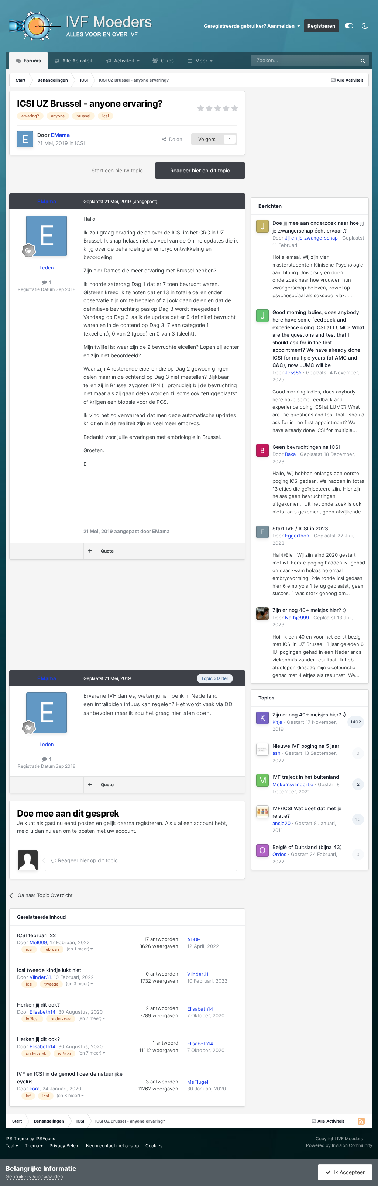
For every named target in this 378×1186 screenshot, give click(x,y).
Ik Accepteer (348, 1172)
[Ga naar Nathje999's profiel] (262, 613)
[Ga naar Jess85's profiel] (262, 315)
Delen (174, 139)
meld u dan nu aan (39, 831)
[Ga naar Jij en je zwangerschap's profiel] (262, 226)
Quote (107, 551)
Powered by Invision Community (339, 1145)
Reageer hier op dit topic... (89, 860)
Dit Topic (338, 60)
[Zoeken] (363, 60)
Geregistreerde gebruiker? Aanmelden (250, 26)
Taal (11, 1145)
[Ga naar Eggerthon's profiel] (262, 532)
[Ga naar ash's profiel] (262, 749)
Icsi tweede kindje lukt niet (49, 970)
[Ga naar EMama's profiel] (25, 139)
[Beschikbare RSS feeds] (361, 1121)
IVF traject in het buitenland (305, 777)
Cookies (153, 1145)
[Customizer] (349, 25)
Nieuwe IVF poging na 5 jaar (305, 746)
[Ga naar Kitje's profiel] (262, 718)
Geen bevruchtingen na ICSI (306, 447)
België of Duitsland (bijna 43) (307, 847)
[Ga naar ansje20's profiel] (262, 811)
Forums (32, 60)
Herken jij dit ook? (38, 1005)
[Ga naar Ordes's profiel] (262, 850)
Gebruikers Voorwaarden (34, 1176)
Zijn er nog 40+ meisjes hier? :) (309, 610)
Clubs (166, 60)
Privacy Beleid (64, 1145)
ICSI (80, 143)
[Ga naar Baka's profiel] (262, 450)
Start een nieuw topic (117, 170)
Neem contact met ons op (112, 1145)
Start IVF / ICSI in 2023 (300, 529)
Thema (32, 1145)
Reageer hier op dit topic (200, 170)
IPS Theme (17, 1138)
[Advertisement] (95, 618)
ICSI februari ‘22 (36, 935)
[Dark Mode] (364, 25)
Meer (201, 60)
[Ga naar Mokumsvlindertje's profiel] (262, 780)
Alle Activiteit (77, 60)
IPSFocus (45, 1138)
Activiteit (123, 60)
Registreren (321, 26)
